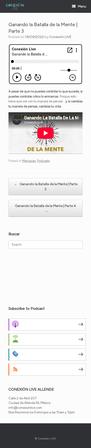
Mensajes (29, 161)
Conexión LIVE (60, 37)
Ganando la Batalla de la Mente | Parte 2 (45, 186)
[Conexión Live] (15, 6)
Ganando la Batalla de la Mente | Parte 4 (45, 208)
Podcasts (43, 161)
